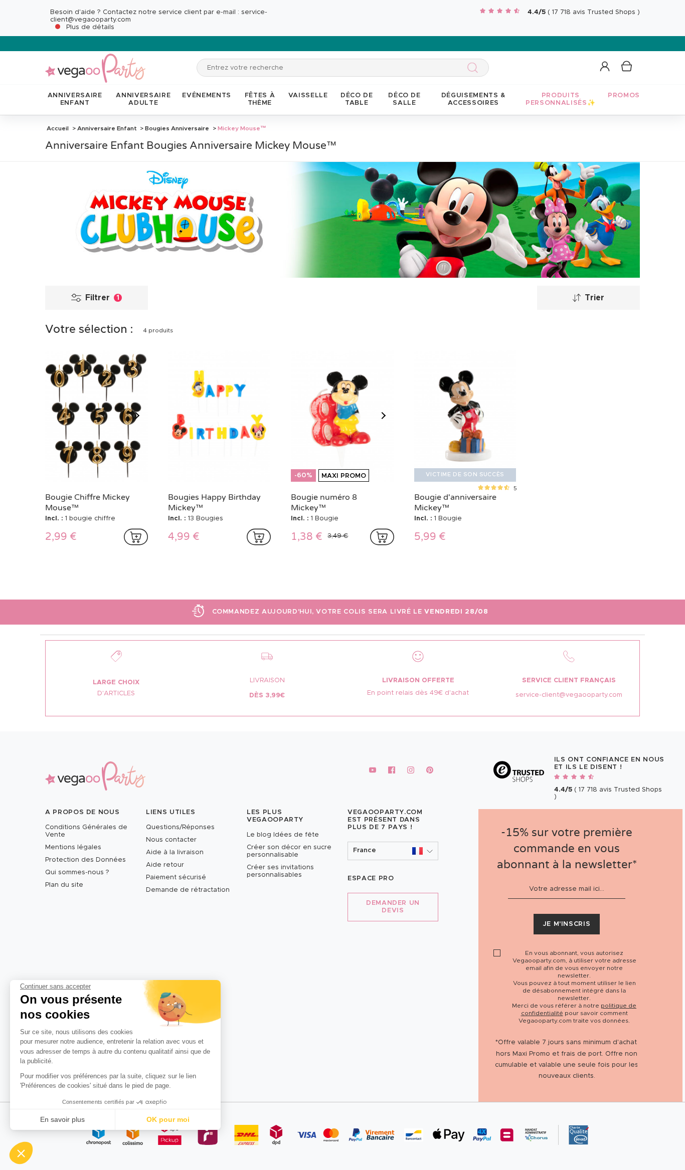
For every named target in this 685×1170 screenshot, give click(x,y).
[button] (21, 1153)
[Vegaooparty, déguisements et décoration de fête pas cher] (95, 62)
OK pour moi (168, 1119)
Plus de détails (90, 27)
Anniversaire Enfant (107, 128)
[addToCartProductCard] (136, 536)
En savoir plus (62, 1119)
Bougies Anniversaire (177, 128)
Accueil (57, 128)
